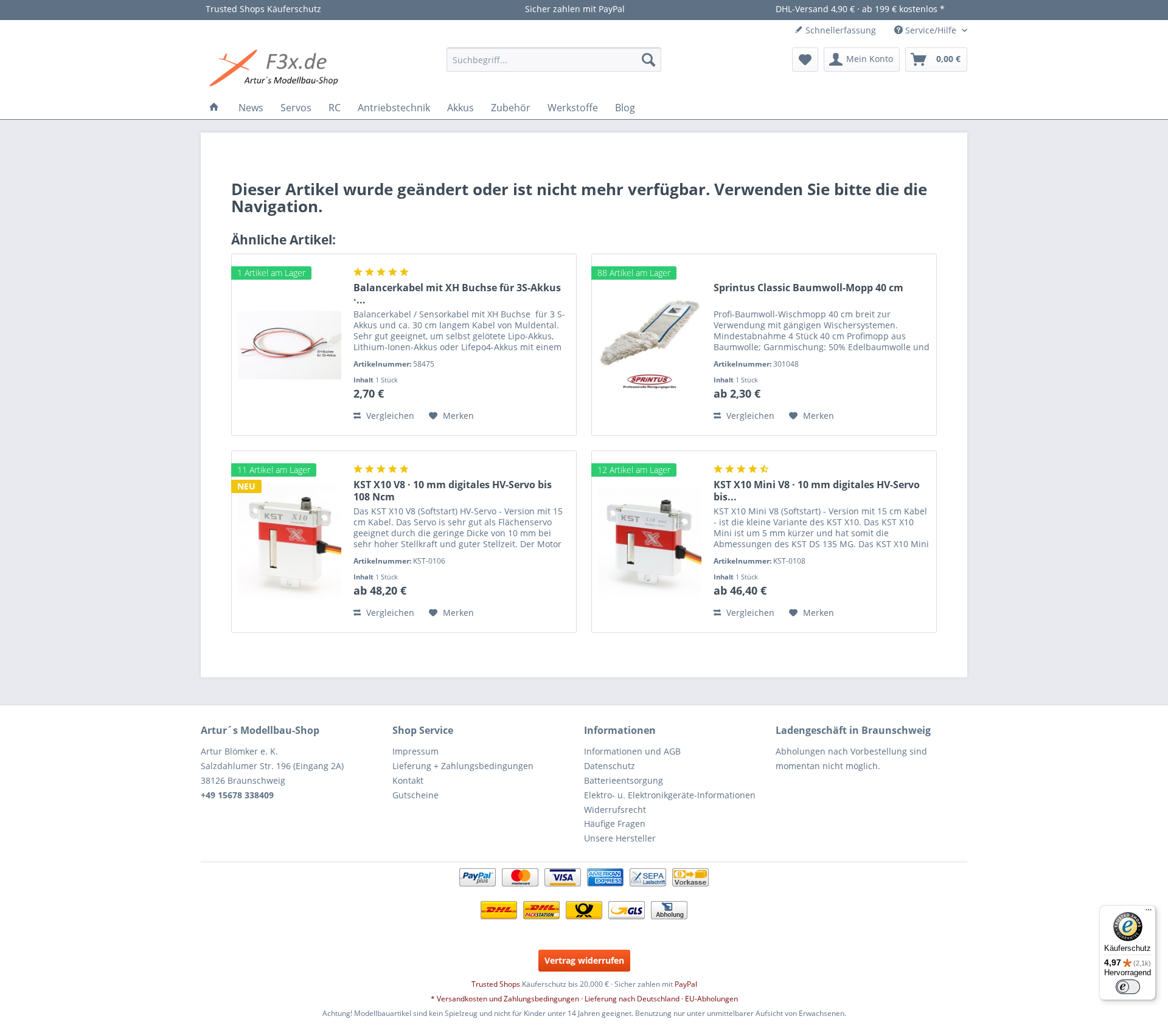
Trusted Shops (495, 984)
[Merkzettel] (805, 59)
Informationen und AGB (632, 751)
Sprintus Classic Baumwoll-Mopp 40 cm (808, 288)
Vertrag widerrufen (584, 960)
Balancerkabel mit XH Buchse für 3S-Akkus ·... (457, 294)
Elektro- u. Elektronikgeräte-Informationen (670, 795)
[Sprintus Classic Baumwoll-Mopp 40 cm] (649, 344)
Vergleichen (389, 415)
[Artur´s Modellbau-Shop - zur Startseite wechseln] (275, 68)
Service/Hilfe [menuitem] (931, 30)
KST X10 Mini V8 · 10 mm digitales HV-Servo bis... (817, 490)
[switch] (1128, 986)
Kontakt (407, 780)
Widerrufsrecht (615, 809)
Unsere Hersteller (620, 838)
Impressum (415, 751)
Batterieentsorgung (623, 780)
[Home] (214, 107)
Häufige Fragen (614, 823)
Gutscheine (415, 795)
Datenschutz (609, 766)
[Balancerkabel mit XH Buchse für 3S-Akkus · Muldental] (289, 344)
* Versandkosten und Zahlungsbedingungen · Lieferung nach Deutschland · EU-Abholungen (584, 998)
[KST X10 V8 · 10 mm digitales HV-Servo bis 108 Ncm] (289, 541)
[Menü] (1148, 912)
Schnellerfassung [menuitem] (839, 30)
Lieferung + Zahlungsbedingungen (463, 766)
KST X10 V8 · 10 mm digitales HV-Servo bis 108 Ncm (452, 490)
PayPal (686, 984)
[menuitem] (554, 59)
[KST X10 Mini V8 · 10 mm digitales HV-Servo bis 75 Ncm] (649, 541)
